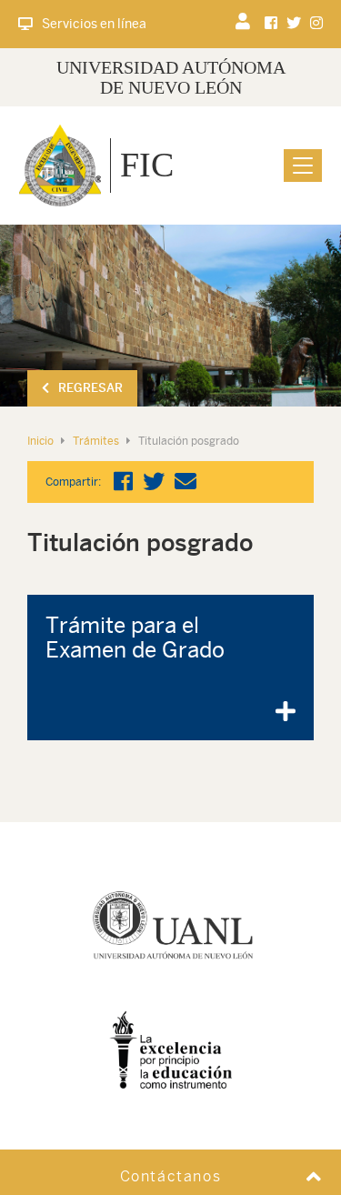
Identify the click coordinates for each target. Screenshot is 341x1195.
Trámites (96, 441)
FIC (147, 165)
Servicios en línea (94, 23)
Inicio (40, 441)
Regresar (90, 388)
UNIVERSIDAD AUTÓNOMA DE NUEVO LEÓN (171, 77)
